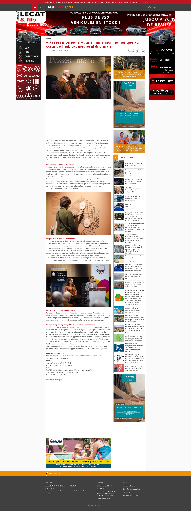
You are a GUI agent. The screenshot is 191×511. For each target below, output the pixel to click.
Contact (47, 494)
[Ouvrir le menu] (35, 7)
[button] (49, 453)
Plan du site (127, 492)
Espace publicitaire (104, 498)
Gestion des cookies (130, 495)
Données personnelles (131, 489)
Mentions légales (129, 486)
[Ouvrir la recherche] (41, 7)
